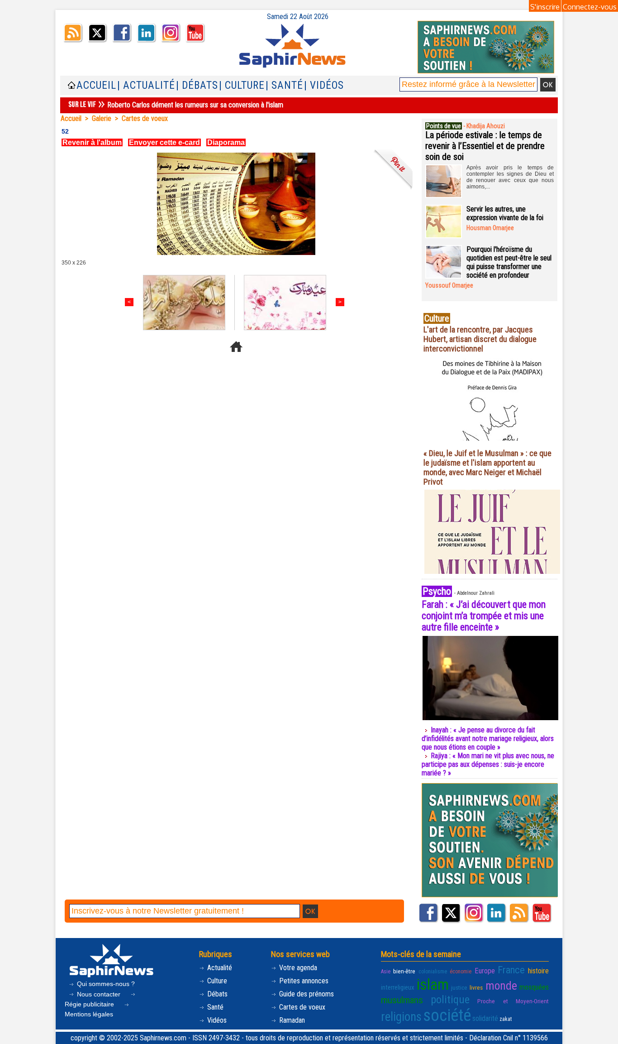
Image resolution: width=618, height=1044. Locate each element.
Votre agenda (297, 967)
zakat (505, 1019)
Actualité (218, 967)
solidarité (485, 1018)
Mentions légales (89, 1014)
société (447, 1015)
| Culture (242, 85)
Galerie (101, 118)
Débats (216, 994)
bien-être (404, 971)
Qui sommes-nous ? (105, 983)
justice (459, 987)
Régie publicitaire (90, 1004)
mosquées (534, 987)
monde (501, 985)
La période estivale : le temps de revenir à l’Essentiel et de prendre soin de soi (485, 146)
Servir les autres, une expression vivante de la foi (504, 213)
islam (433, 984)
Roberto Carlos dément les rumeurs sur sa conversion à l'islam (195, 105)
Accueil (96, 85)
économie (460, 971)
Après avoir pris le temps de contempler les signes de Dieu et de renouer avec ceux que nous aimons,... (510, 177)
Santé (214, 1007)
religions (401, 1017)
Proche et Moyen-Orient (513, 1001)
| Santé (284, 85)
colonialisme (432, 971)
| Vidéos (324, 85)
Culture (216, 981)
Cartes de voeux (145, 118)
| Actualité (146, 85)
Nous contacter (98, 994)
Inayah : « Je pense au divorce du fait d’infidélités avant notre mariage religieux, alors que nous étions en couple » (488, 738)
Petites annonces (302, 981)
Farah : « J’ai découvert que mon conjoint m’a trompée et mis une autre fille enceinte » (484, 616)
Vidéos (216, 1020)
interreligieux (397, 987)
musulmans (402, 1000)
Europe (485, 971)
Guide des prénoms (305, 994)
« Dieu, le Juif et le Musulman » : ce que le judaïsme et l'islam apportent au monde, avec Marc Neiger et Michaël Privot (487, 467)
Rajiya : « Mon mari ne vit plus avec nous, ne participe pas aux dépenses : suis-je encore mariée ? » (488, 764)
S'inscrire (545, 6)
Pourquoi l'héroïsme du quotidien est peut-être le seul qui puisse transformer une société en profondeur (508, 262)
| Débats (197, 85)
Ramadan (291, 1020)
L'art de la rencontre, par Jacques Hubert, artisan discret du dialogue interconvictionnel (480, 339)
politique (450, 999)
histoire (538, 971)
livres (476, 987)
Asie (385, 971)
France (511, 970)
